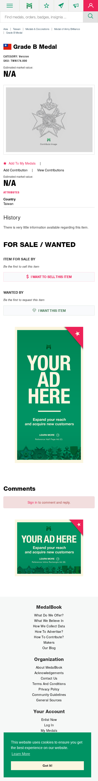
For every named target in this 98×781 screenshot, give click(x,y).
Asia (5, 28)
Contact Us (49, 678)
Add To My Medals (22, 163)
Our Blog (49, 647)
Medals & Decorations (37, 28)
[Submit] (90, 15)
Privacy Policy (49, 689)
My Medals (49, 730)
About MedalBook (49, 667)
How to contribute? (49, 637)
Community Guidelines (49, 694)
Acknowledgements (49, 672)
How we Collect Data (49, 626)
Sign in (32, 502)
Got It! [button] (47, 765)
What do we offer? (49, 615)
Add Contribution (15, 170)
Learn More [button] (21, 754)
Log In (49, 725)
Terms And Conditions (49, 683)
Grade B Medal (14, 32)
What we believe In (49, 620)
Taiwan (17, 28)
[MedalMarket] (76, 6)
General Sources (49, 700)
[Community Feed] (61, 6)
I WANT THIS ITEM (51, 311)
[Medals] (29, 5)
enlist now (49, 719)
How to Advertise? (49, 631)
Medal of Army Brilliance (67, 28)
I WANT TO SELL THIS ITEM (51, 277)
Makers (49, 642)
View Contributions (50, 170)
